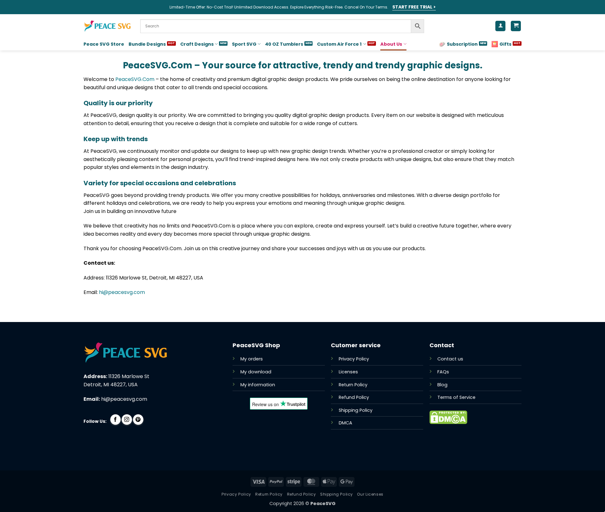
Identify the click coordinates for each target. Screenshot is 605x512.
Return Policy (353, 385)
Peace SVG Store (104, 44)
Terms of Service (456, 397)
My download (255, 372)
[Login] (500, 26)
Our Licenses (370, 494)
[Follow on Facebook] (115, 419)
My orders (251, 359)
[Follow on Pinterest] (138, 419)
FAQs (443, 372)
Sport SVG (244, 44)
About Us (391, 44)
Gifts (505, 44)
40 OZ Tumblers (284, 44)
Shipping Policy (355, 410)
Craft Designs (197, 44)
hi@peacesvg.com (122, 292)
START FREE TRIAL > (414, 7)
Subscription (462, 44)
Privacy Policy (354, 359)
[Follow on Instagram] (127, 419)
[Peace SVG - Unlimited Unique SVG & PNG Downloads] (107, 26)
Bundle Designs (147, 44)
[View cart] (516, 26)
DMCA (345, 423)
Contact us (450, 359)
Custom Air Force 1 (339, 44)
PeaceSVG (323, 503)
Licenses (348, 372)
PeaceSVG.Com (134, 79)
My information (257, 385)
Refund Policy (354, 397)
